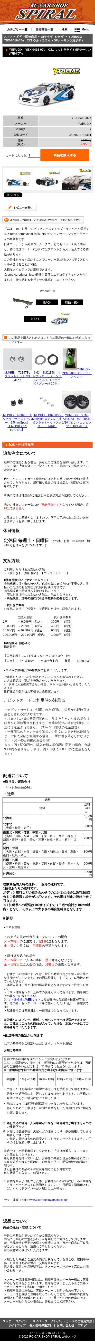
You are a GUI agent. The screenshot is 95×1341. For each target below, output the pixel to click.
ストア (8, 36)
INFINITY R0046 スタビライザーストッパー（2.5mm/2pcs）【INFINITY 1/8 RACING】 (17, 422)
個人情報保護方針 (41, 1325)
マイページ (40, 1321)
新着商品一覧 (44, 29)
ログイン (21, 1321)
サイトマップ (17, 1325)
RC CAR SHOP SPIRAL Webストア (52, 1336)
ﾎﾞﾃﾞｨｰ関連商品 (27, 36)
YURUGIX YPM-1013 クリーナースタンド (78, 373)
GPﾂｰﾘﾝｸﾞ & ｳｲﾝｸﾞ (53, 36)
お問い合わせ (65, 1325)
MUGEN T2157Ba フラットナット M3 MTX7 (18, 376)
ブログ (82, 1325)
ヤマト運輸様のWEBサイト (23, 999)
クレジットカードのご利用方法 (71, 1321)
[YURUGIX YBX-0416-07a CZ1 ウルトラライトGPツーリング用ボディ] (47, 113)
